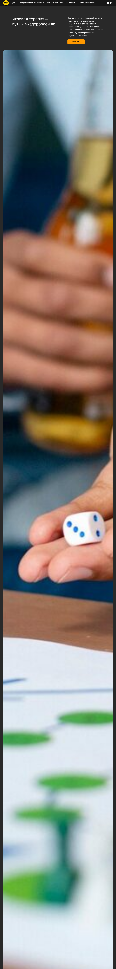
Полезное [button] (15, 3)
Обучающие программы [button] (87, 2)
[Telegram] (108, 3)
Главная (13, 2)
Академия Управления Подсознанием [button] (31, 2)
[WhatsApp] (111, 3)
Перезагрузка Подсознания (54, 2)
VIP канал (25, 3)
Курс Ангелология (71, 2)
